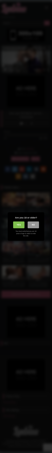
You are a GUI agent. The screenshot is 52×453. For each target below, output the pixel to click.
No (33, 225)
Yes (19, 225)
